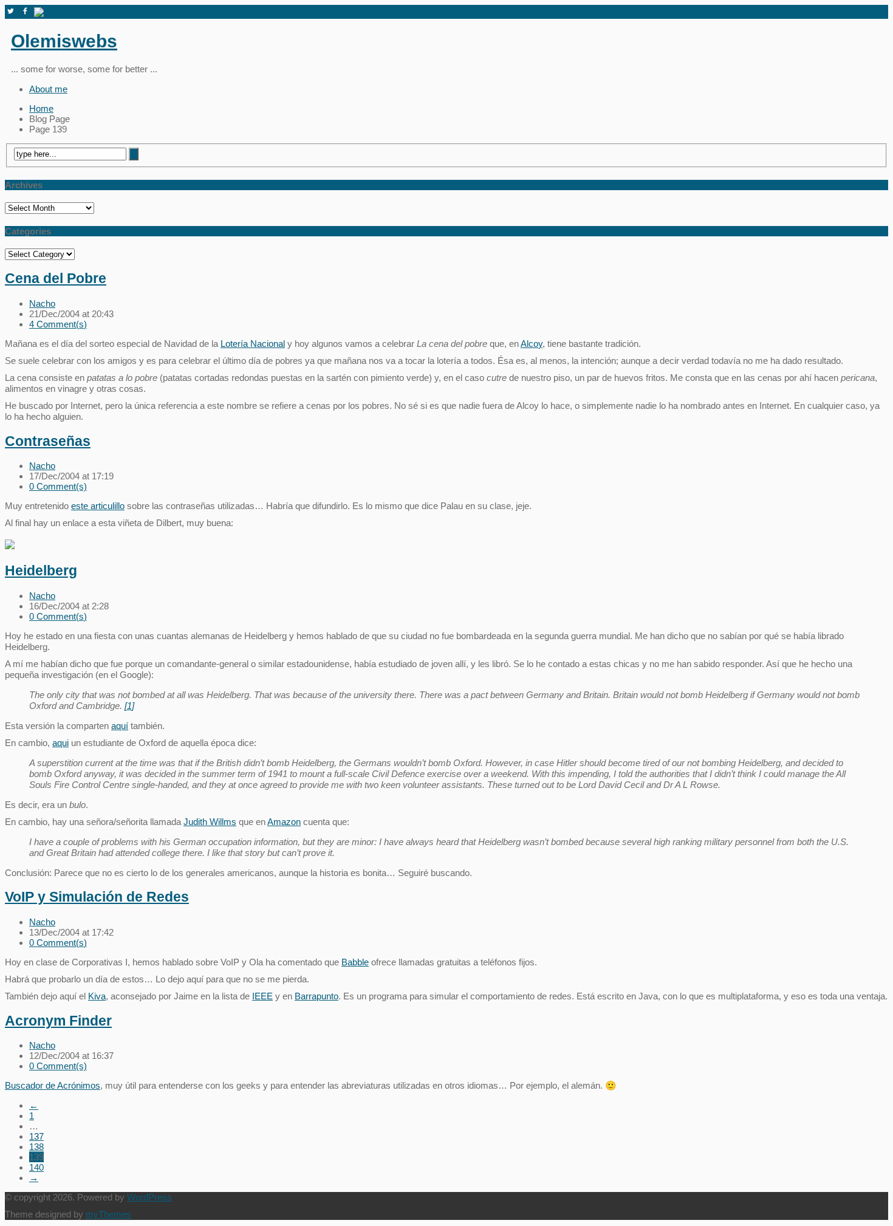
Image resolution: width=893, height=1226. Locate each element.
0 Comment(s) (58, 486)
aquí (119, 726)
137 (36, 1136)
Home (41, 108)
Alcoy (531, 343)
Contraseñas (48, 441)
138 (36, 1147)
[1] (129, 705)
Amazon (284, 822)
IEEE (262, 996)
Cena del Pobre (55, 278)
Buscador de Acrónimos (52, 1085)
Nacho (42, 303)
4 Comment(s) (58, 324)
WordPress (149, 1197)
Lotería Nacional (253, 343)
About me (48, 89)
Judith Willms (209, 822)
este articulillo (98, 506)
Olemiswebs (64, 41)
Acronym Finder (58, 1021)
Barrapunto (316, 996)
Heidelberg (41, 570)
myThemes (108, 1214)
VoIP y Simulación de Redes (97, 897)
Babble (355, 962)
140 (36, 1167)
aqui (60, 743)
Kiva (97, 996)
